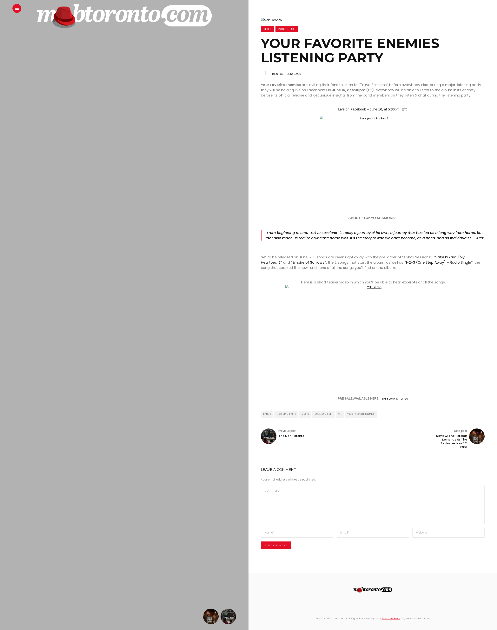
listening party (286, 414)
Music (267, 29)
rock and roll (324, 414)
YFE (340, 414)
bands (267, 414)
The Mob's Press (391, 618)
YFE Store (388, 398)
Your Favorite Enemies (361, 414)
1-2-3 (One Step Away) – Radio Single (438, 262)
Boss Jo (277, 74)
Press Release (286, 29)
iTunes (403, 398)
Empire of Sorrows (308, 262)
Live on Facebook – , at (372, 109)
